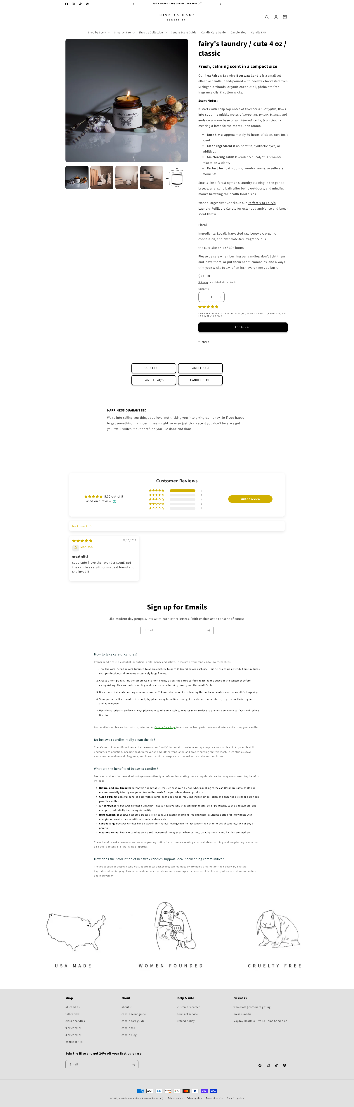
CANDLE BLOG (200, 380)
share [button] (205, 342)
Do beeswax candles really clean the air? (124, 739)
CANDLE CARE (200, 368)
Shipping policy (235, 1098)
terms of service (187, 1014)
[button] (99, 32)
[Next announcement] (221, 4)
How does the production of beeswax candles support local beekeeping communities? (159, 859)
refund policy (186, 1021)
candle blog (129, 1035)
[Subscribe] (208, 630)
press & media (242, 1014)
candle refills (73, 1042)
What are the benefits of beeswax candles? (126, 768)
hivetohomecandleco (130, 1098)
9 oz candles (73, 1028)
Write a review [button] (250, 499)
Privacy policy (194, 1098)
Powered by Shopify (153, 1098)
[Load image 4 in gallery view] (151, 177)
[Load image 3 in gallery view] (126, 177)
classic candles (75, 1021)
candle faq (129, 1028)
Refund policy (175, 1098)
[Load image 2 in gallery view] (101, 177)
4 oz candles (73, 1035)
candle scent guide (134, 1014)
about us (127, 1007)
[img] (82, 541)
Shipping (203, 282)
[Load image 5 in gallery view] (176, 177)
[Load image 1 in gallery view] (76, 177)
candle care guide (133, 1021)
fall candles (73, 1014)
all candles (72, 1007)
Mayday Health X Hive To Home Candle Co (260, 1021)
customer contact (188, 1007)
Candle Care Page (165, 727)
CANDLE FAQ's (153, 380)
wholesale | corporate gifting (252, 1007)
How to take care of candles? (116, 654)
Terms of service (214, 1098)
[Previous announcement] (133, 4)
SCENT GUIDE (153, 368)
